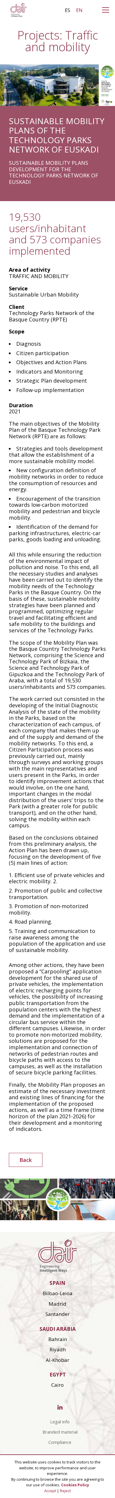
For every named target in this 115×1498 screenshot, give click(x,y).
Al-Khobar (57, 1360)
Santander (57, 1314)
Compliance (59, 1442)
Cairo (57, 1384)
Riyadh (58, 1349)
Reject (65, 1490)
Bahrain (57, 1339)
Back (25, 1159)
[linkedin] (60, 1408)
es (67, 10)
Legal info (60, 1422)
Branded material (60, 1432)
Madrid (57, 1303)
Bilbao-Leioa (58, 1293)
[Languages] (96, 11)
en (79, 10)
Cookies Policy (75, 1484)
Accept (50, 1490)
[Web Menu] (107, 11)
